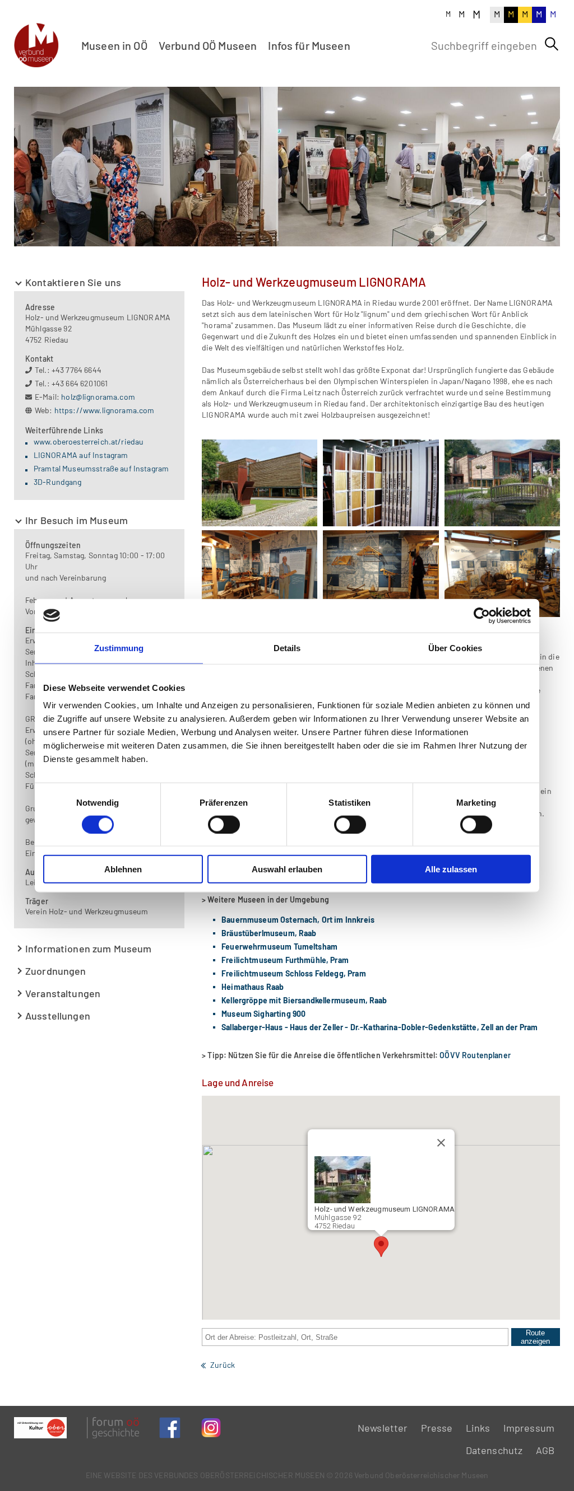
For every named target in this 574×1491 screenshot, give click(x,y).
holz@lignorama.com (98, 396)
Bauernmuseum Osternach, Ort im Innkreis (297, 919)
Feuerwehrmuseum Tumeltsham (279, 946)
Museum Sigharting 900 (263, 1013)
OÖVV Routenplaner (475, 1055)
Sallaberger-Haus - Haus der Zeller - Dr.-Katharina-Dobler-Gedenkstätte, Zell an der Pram (379, 1027)
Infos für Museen (309, 45)
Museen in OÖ (114, 45)
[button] (381, 1246)
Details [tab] (287, 647)
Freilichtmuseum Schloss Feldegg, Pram (293, 973)
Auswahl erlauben (287, 869)
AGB (545, 1450)
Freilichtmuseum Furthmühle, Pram (285, 960)
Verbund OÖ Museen (208, 45)
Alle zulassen (451, 869)
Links (478, 1428)
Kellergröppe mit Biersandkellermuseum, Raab (304, 1000)
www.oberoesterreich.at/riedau (89, 441)
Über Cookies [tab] (455, 647)
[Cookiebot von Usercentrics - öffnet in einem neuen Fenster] (482, 615)
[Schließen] (441, 1142)
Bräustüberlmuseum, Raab (268, 933)
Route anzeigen (535, 1337)
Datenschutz (494, 1450)
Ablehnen (123, 869)
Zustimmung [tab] (119, 647)
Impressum (528, 1428)
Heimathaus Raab (252, 987)
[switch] (224, 824)
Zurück (222, 1365)
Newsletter (383, 1428)
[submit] (551, 44)
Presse (437, 1428)
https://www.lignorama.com (104, 410)
